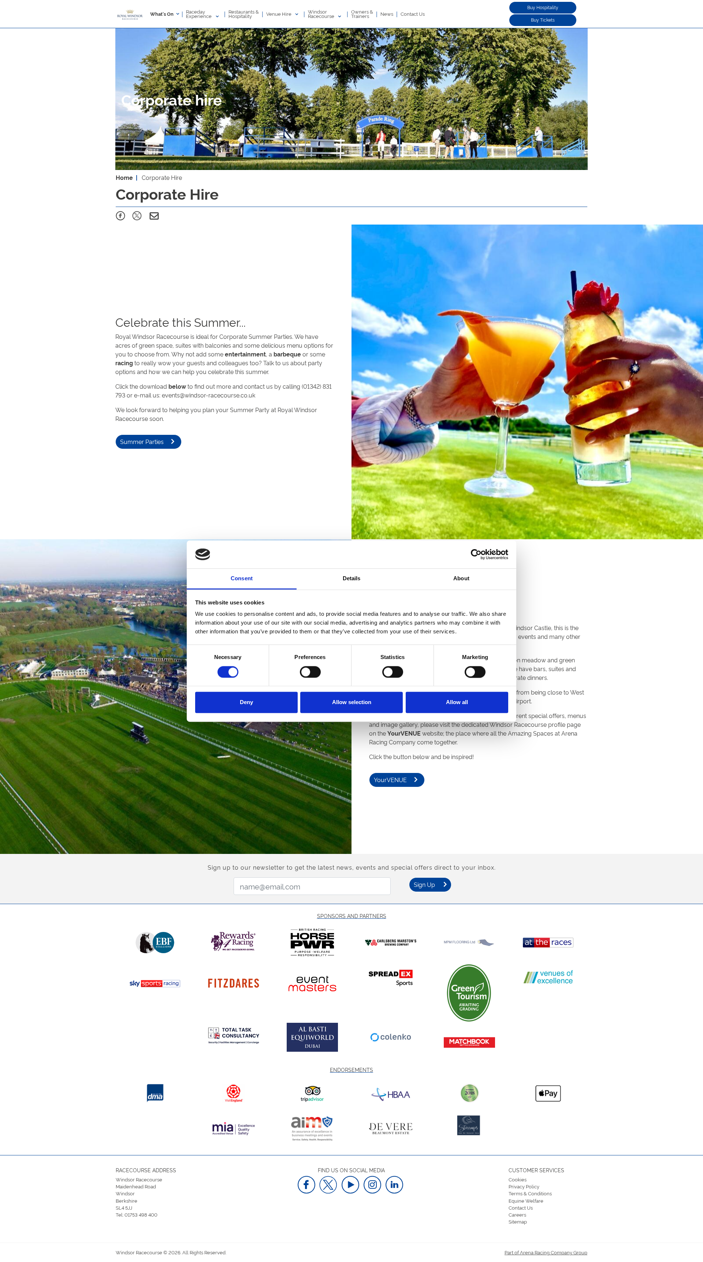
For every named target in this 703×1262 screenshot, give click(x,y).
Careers (517, 1214)
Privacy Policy (524, 1186)
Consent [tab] (242, 579)
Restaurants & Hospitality (243, 13)
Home (124, 177)
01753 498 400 (140, 1214)
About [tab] (461, 579)
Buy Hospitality (542, 7)
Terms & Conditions (530, 1193)
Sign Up (424, 884)
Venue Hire (279, 13)
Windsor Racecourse (321, 13)
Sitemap (518, 1221)
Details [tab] (352, 579)
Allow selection (351, 702)
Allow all (457, 702)
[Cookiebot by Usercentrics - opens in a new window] (476, 554)
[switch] (310, 672)
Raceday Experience (199, 13)
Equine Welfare (526, 1200)
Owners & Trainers (362, 13)
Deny (246, 702)
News (386, 13)
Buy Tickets (543, 19)
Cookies (518, 1179)
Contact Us (413, 13)
